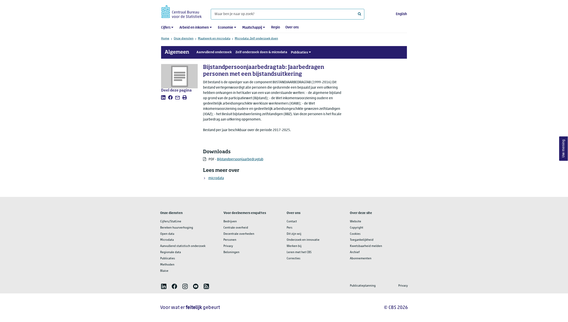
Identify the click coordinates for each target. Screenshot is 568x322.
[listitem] (163, 97)
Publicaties (299, 52)
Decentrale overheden (238, 234)
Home (165, 38)
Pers (289, 227)
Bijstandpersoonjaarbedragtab (240, 159)
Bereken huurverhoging (176, 227)
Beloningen (231, 252)
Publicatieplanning (363, 285)
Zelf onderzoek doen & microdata (261, 52)
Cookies (355, 234)
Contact (292, 221)
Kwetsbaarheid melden (366, 246)
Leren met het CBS (299, 252)
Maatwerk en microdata (214, 38)
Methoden (167, 264)
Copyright (356, 227)
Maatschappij (252, 27)
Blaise (164, 271)
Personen (229, 240)
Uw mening (563, 149)
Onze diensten (183, 38)
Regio (275, 27)
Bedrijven (230, 221)
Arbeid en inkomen (194, 27)
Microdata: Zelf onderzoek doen (256, 38)
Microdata (167, 240)
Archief (355, 252)
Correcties (293, 258)
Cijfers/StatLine (170, 221)
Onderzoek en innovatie (303, 240)
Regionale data (170, 252)
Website (355, 221)
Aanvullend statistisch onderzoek (182, 246)
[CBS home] (181, 11)
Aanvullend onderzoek (214, 52)
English (401, 14)
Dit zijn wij (294, 234)
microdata (216, 178)
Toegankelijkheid (361, 240)
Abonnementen (360, 258)
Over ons (292, 27)
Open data (167, 234)
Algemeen (177, 52)
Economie (225, 27)
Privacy (228, 246)
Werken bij (294, 246)
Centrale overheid (235, 227)
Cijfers (165, 27)
